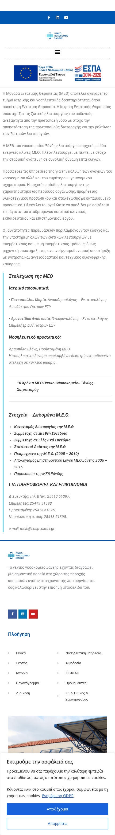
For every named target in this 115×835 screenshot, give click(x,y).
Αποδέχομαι (57, 809)
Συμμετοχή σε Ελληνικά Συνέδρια (42, 440)
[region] (57, 794)
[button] (57, 51)
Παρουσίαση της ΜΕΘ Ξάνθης (38, 474)
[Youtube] (66, 17)
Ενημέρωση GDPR (58, 795)
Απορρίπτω (57, 823)
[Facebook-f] (48, 17)
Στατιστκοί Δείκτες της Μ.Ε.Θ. (40, 447)
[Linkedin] (57, 17)
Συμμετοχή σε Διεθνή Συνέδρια (40, 433)
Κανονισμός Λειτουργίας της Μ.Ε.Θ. (44, 427)
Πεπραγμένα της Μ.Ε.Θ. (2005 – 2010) (46, 454)
